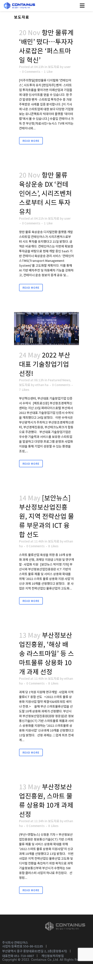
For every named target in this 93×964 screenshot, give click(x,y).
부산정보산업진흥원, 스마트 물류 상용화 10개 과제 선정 (46, 800)
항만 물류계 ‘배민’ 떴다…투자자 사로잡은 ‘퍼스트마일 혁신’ (46, 45)
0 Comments (31, 71)
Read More (30, 140)
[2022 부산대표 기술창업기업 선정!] (46, 328)
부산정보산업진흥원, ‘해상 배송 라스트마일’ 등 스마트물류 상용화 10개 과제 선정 (46, 653)
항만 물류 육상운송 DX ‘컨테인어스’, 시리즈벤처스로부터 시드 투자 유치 (45, 193)
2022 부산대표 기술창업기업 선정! (44, 364)
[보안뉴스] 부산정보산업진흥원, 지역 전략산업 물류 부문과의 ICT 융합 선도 (46, 516)
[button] (82, 6)
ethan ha (41, 385)
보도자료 (53, 66)
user (67, 66)
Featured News (59, 380)
